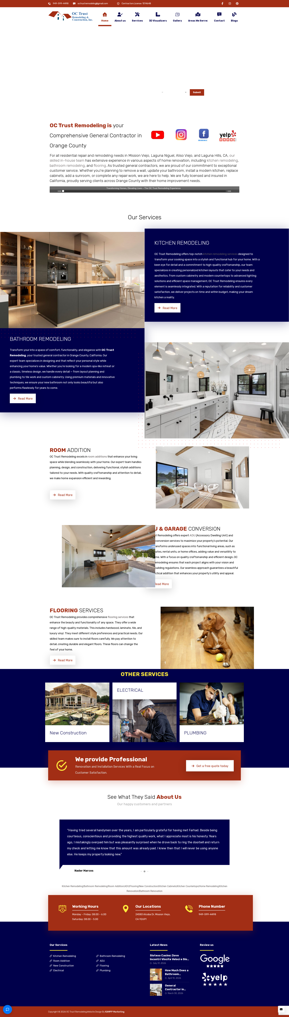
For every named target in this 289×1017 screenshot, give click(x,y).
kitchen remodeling (222, 160)
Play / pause (53, 189)
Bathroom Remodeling (95, 886)
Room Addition (116, 886)
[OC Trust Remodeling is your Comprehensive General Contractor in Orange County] (70, 16)
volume (236, 189)
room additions (97, 456)
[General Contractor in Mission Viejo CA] (156, 990)
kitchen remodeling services (220, 254)
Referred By (173, 86)
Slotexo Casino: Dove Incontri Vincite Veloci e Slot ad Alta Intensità (169, 959)
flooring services (118, 617)
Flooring (134, 886)
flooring (100, 165)
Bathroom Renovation (150, 891)
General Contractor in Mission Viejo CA (176, 989)
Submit (197, 92)
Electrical (58, 970)
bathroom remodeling (67, 165)
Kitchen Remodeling (72, 886)
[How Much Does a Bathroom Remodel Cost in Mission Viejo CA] (156, 975)
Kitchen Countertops (188, 886)
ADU (192, 535)
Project (147, 86)
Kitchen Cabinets (167, 886)
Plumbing (105, 970)
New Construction (148, 886)
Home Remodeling (209, 886)
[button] (222, 3)
